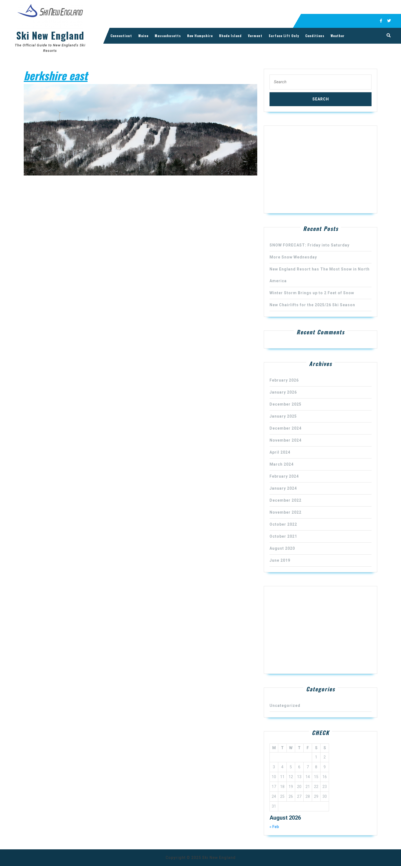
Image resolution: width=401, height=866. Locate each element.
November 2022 (285, 512)
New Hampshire (200, 35)
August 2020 (282, 548)
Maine (143, 35)
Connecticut (121, 35)
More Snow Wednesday (293, 257)
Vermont (255, 35)
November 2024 (285, 440)
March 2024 (282, 464)
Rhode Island (230, 35)
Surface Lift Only (284, 35)
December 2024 (285, 428)
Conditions (314, 35)
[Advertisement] (321, 169)
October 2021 (283, 536)
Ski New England (50, 35)
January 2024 (283, 488)
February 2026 (284, 380)
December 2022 (285, 500)
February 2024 (284, 476)
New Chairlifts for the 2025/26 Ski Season (312, 305)
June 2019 (280, 560)
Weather (338, 35)
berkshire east (56, 75)
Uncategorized (285, 705)
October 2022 (283, 524)
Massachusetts (168, 35)
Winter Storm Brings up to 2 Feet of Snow (312, 293)
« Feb (274, 827)
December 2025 (285, 404)
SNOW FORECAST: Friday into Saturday (309, 245)
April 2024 (280, 452)
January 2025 (283, 416)
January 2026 (283, 392)
